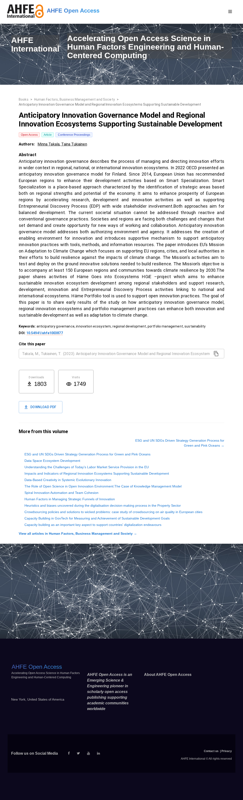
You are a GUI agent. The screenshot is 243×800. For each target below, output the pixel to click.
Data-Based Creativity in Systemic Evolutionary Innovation (67, 480)
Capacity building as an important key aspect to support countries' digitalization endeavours (92, 525)
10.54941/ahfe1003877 (44, 333)
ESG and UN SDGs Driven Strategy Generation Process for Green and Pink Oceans (87, 454)
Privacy (226, 751)
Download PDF (43, 407)
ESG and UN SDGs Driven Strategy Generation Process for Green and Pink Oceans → (179, 443)
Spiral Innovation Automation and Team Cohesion (61, 493)
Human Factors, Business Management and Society (74, 99)
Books (23, 99)
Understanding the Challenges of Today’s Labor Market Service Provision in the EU (86, 467)
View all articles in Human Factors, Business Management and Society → (78, 533)
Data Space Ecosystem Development (52, 461)
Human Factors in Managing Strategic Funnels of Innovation (69, 499)
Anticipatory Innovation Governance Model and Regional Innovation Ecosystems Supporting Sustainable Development (110, 104)
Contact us (211, 751)
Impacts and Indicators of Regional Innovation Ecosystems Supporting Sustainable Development (96, 473)
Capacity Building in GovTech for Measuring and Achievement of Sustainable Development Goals (97, 518)
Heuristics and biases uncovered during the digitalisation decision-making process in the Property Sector (102, 505)
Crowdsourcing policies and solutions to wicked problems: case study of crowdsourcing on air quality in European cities (113, 512)
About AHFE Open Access (168, 675)
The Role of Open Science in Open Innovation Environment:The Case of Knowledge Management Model (103, 486)
